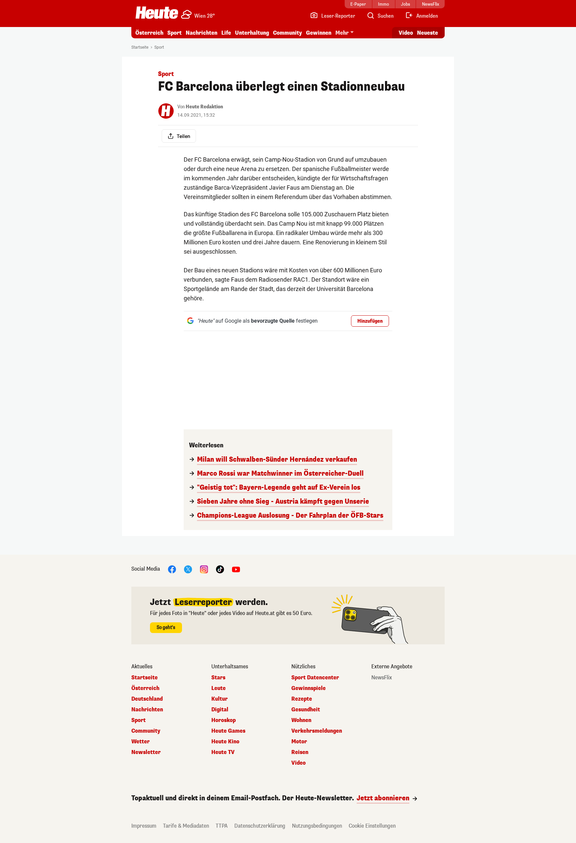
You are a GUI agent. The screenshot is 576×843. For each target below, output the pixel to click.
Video (406, 32)
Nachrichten (147, 709)
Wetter (140, 741)
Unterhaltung (252, 32)
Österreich (149, 32)
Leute (218, 688)
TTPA (222, 825)
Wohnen (301, 720)
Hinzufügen (370, 321)
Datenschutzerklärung (259, 825)
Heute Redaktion (204, 107)
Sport (174, 32)
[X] (188, 568)
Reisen (299, 752)
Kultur (219, 699)
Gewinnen (318, 32)
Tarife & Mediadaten (186, 825)
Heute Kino (225, 741)
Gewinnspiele (308, 688)
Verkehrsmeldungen (316, 731)
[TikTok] (220, 568)
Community (287, 32)
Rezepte (301, 699)
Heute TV (223, 752)
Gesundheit (305, 709)
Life (226, 32)
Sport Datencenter (315, 677)
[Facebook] (172, 568)
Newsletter (146, 752)
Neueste (427, 32)
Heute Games (228, 731)
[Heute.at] (156, 12)
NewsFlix (381, 677)
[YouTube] (236, 568)
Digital (219, 709)
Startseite (139, 47)
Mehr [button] (342, 32)
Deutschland (147, 699)
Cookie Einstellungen (372, 825)
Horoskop (223, 720)
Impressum (143, 825)
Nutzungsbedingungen (317, 825)
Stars (218, 677)
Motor (299, 741)
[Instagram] (204, 568)
